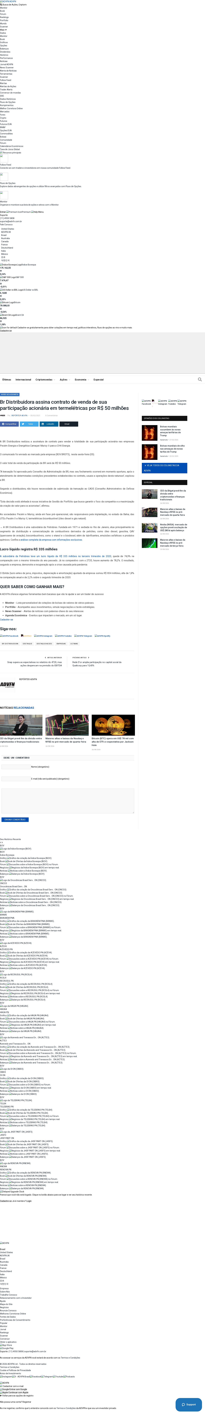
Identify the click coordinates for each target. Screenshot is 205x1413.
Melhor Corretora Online (11, 108)
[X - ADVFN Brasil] (21, 1376)
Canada (5, 241)
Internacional (23, 379)
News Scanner (7, 67)
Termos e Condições (70, 1358)
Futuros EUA (6, 124)
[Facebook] (35, 1376)
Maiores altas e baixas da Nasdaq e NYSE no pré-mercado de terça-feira (172, 543)
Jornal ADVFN (6, 64)
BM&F (3, 127)
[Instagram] (6, 1376)
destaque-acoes (44, 644)
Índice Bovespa (29, 264)
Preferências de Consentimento (15, 1320)
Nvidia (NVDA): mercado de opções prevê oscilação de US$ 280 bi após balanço (173, 527)
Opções (3, 45)
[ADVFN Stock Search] (1, 4)
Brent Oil (20, 315)
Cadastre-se (6, 331)
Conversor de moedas (10, 93)
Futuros (3, 121)
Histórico (4, 55)
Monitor (3, 8)
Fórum (3, 14)
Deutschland (7, 248)
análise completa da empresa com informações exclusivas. (51, 539)
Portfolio (4, 20)
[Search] (200, 379)
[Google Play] (7, 1348)
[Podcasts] (69, 1376)
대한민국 (5, 260)
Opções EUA (6, 130)
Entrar (3, 212)
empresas (61, 644)
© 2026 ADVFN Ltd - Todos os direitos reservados (23, 1364)
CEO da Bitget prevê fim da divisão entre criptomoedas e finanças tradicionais (173, 495)
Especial (99, 379)
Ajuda (3, 1301)
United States (7, 229)
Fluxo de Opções (7, 102)
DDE (2, 96)
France (4, 244)
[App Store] (6, 1345)
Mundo (3, 23)
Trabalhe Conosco (8, 1295)
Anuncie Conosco (8, 1310)
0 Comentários (51, 415)
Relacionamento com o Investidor (16, 1298)
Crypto (3, 118)
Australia (5, 238)
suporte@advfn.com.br (11, 221)
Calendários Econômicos (11, 146)
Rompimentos (7, 105)
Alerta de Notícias (8, 71)
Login (29, 1201)
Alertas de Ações (8, 86)
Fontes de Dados (8, 1317)
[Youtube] (58, 1376)
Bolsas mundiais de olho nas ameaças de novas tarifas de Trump (172, 449)
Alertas (3, 83)
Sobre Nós (5, 1291)
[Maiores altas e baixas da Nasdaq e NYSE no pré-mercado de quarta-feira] (67, 725)
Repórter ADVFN (19, 415)
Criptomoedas (44, 379)
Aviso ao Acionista (9, 394)
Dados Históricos (8, 99)
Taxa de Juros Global (10, 149)
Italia (3, 251)
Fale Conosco (6, 224)
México (4, 254)
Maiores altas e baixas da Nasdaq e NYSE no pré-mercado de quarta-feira (172, 512)
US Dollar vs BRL (30, 290)
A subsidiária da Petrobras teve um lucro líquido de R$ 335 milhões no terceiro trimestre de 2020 (55, 556)
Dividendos (5, 52)
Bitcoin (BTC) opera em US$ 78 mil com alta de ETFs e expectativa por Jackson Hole (113, 742)
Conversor (5, 1339)
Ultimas (74, 644)
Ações (64, 379)
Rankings (4, 17)
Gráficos (4, 42)
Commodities (6, 133)
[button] (13, 1389)
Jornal (3, 1329)
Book (2, 11)
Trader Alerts (6, 89)
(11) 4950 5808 (7, 218)
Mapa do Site (6, 1304)
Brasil (3, 235)
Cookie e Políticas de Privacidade (15, 1370)
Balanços (4, 48)
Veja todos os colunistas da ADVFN (161, 468)
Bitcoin (17, 302)
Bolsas (3, 137)
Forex (2, 115)
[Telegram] (47, 1376)
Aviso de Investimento (10, 1373)
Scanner (4, 26)
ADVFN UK (6, 232)
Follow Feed (5, 80)
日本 (3, 257)
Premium (26, 212)
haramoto (164, 440)
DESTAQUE (27, 644)
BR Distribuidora (10, 644)
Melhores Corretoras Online (13, 1313)
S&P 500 (20, 277)
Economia (80, 379)
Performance (6, 58)
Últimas (6, 379)
